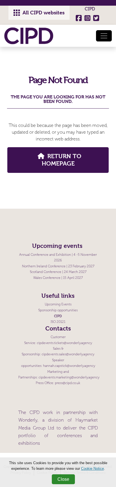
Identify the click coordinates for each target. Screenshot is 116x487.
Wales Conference (47, 278)
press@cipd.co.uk (67, 383)
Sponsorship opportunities (58, 310)
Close (63, 479)
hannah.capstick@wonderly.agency (69, 366)
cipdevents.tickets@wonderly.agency (64, 343)
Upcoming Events (58, 304)
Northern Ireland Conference (44, 266)
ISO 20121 (58, 322)
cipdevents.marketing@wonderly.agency (69, 377)
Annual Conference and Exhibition (45, 255)
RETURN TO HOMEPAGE (61, 160)
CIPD (90, 9)
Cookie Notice (92, 468)
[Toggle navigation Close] (104, 35)
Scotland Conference (45, 272)
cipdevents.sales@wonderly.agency (68, 354)
